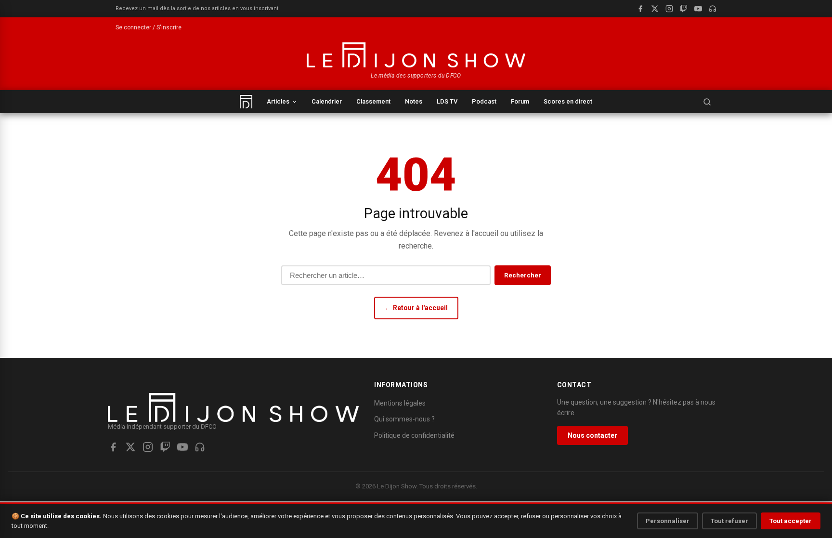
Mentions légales (400, 403)
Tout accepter (790, 521)
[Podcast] (712, 9)
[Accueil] (246, 101)
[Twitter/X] (130, 447)
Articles (278, 101)
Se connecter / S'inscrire (149, 27)
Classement (373, 101)
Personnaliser (667, 521)
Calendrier (327, 101)
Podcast (484, 101)
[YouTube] (698, 9)
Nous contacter (592, 435)
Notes (413, 101)
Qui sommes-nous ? (404, 419)
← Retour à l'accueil (416, 308)
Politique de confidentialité (414, 435)
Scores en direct (568, 101)
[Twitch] (684, 9)
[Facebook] (640, 9)
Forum (520, 101)
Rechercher (522, 275)
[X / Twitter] (655, 9)
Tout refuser (729, 521)
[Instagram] (669, 9)
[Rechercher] (706, 101)
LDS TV (447, 101)
